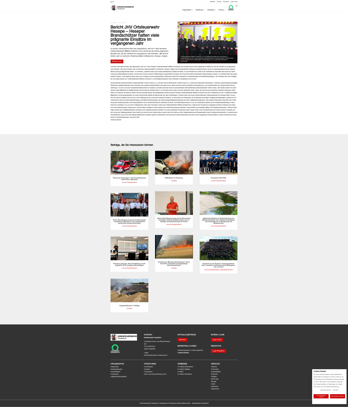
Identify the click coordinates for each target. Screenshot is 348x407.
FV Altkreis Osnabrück (185, 374)
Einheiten (147, 369)
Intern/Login (215, 379)
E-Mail (213, 384)
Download (226, 1)
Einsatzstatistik (216, 372)
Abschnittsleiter (115, 372)
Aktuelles (212, 1)
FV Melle (180, 372)
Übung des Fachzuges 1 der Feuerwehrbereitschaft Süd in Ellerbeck (129, 178)
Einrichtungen (148, 367)
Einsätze (129, 308)
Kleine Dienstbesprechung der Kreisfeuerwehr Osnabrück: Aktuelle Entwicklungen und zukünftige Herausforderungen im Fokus (174, 220)
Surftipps (214, 376)
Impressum (214, 386)
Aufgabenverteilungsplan (119, 376)
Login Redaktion (218, 351)
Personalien (215, 369)
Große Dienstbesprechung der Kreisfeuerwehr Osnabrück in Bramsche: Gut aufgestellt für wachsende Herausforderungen (129, 221)
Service (221, 10)
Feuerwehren (148, 372)
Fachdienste (115, 374)
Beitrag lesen (117, 61)
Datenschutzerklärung (325, 390)
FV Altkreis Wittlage (184, 369)
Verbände (210, 10)
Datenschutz (215, 389)
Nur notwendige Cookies (321, 396)
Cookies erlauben (183, 353)
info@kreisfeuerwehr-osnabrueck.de (155, 355)
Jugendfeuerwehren (226, 270)
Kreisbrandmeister (116, 369)
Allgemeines (115, 367)
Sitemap (213, 381)
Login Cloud (234, 1)
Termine (219, 1)
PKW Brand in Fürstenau (174, 178)
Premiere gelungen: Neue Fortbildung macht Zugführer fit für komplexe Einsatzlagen (129, 264)
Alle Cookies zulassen (337, 396)
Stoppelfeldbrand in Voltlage (129, 306)
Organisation (186, 10)
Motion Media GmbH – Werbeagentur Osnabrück (193, 403)
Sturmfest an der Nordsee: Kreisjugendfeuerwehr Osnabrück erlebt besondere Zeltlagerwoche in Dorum (219, 265)
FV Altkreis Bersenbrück (185, 367)
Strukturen (199, 10)
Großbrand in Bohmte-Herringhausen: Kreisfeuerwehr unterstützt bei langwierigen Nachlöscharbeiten (174, 263)
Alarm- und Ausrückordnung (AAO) (155, 374)
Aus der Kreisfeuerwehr (129, 182)
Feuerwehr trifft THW (218, 178)
